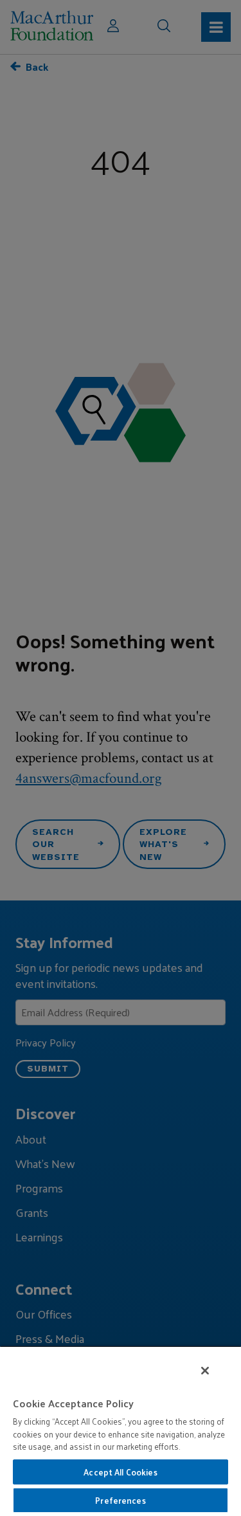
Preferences (120, 1500)
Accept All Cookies (120, 1472)
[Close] (205, 1370)
